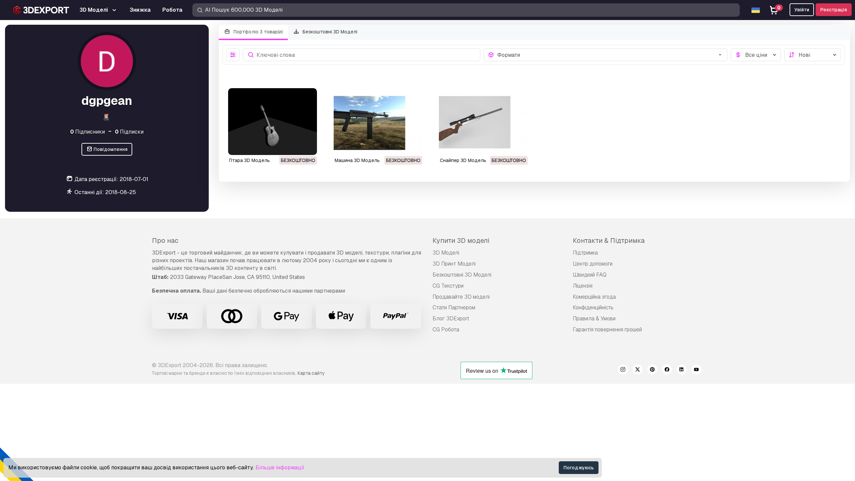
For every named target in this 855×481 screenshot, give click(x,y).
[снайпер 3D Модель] (483, 121)
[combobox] (610, 54)
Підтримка (585, 252)
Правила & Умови (594, 318)
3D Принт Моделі (454, 263)
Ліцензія (582, 285)
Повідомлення (110, 149)
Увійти (801, 10)
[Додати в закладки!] (307, 145)
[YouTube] (696, 370)
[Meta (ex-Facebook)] (667, 370)
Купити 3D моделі (461, 240)
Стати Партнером (454, 307)
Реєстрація (833, 10)
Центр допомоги (593, 263)
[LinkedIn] (681, 370)
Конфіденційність (593, 307)
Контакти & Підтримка (609, 240)
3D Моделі (446, 252)
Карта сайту (311, 373)
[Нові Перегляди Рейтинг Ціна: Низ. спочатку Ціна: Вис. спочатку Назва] (812, 54)
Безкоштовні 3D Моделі (329, 32)
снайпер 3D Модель (463, 160)
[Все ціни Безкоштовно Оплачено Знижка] (756, 54)
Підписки (129, 131)
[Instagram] (623, 370)
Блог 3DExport (451, 318)
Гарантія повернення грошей (607, 329)
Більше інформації (279, 467)
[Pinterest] (652, 370)
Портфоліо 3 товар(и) (257, 32)
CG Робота (446, 329)
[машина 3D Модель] (378, 121)
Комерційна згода (594, 296)
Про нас (165, 240)
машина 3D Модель (357, 160)
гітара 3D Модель (249, 160)
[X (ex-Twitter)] (637, 370)
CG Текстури (448, 285)
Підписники (87, 131)
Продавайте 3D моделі (461, 296)
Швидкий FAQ (590, 274)
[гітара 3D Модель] (272, 121)
